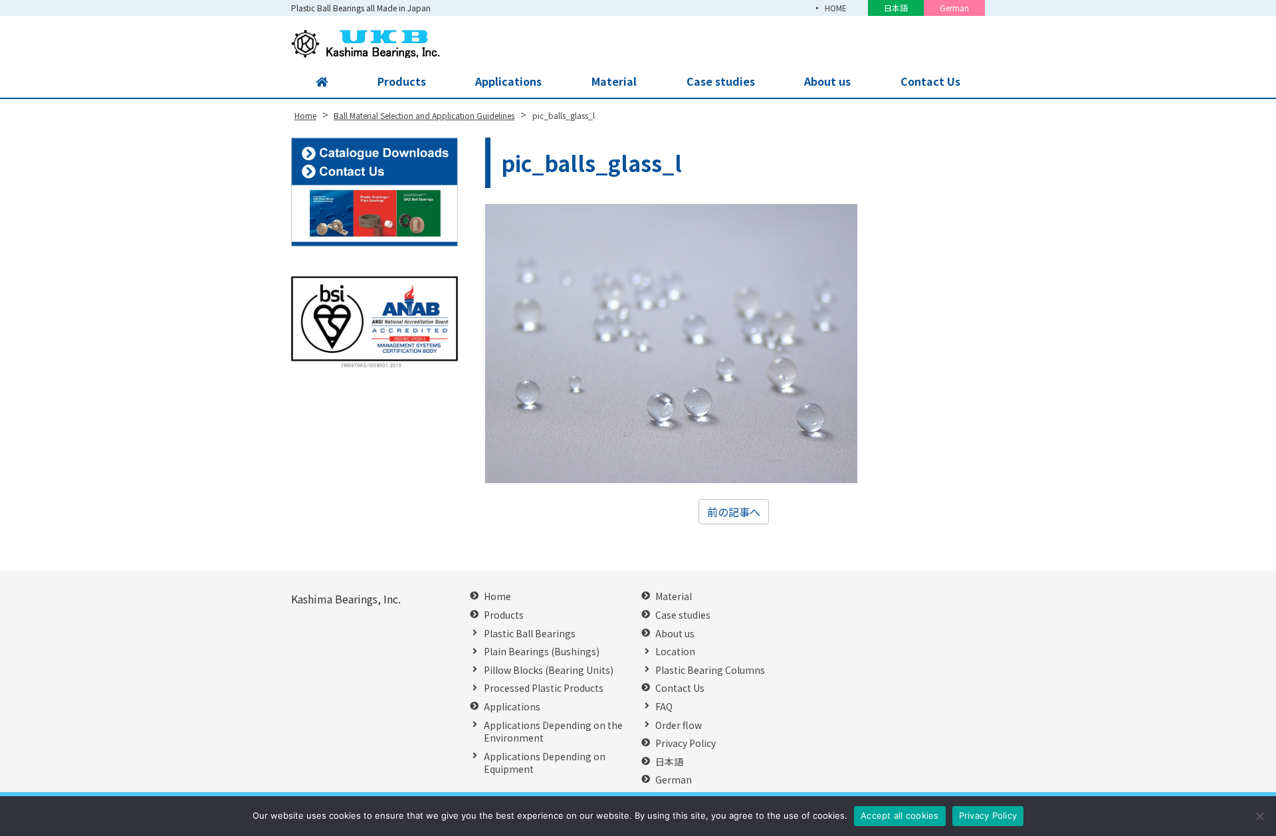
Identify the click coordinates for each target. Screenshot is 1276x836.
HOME (836, 7)
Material (614, 81)
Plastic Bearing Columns (710, 670)
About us (827, 81)
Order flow (678, 725)
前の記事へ (733, 512)
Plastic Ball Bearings (530, 633)
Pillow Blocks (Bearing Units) (548, 670)
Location (675, 651)
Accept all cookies (900, 815)
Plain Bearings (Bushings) (541, 651)
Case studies (721, 81)
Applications (508, 81)
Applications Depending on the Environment (553, 732)
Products (401, 81)
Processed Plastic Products (543, 688)
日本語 (896, 7)
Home (497, 596)
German (954, 7)
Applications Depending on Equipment (544, 763)
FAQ (664, 706)
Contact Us (930, 81)
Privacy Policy (685, 743)
